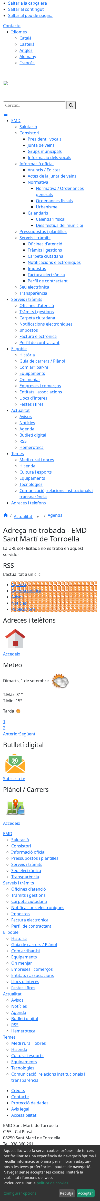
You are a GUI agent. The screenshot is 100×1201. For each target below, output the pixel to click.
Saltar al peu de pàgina (30, 15)
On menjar (21, 963)
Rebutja (66, 1193)
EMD (7, 833)
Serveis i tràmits (26, 864)
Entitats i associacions (32, 975)
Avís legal (20, 1109)
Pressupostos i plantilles (34, 858)
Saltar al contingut (26, 9)
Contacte (12, 26)
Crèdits (18, 1090)
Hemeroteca (23, 1031)
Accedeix (11, 654)
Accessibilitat (23, 1115)
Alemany (27, 56)
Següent (27, 734)
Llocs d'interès (25, 981)
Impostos (20, 914)
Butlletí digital (24, 1018)
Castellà (27, 44)
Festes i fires (23, 988)
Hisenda (19, 1049)
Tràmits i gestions (28, 895)
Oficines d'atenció (28, 889)
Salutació (20, 840)
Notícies (19, 603)
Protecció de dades (29, 1103)
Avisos (17, 597)
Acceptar (85, 1193)
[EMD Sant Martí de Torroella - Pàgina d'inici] (35, 91)
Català (25, 38)
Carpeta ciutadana (29, 901)
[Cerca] (71, 105)
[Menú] (5, 114)
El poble (10, 932)
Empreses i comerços (32, 969)
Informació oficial (28, 852)
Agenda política (26, 591)
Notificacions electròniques (37, 907)
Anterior (11, 734)
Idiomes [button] (19, 32)
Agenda (55, 515)
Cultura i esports (27, 1055)
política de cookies (52, 1182)
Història (19, 938)
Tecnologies (22, 1068)
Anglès (26, 50)
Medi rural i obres (28, 1043)
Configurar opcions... (21, 1193)
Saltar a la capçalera (27, 3)
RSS (14, 1025)
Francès (27, 63)
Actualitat (23, 516)
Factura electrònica (29, 920)
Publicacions (23, 609)
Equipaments (24, 957)
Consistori (21, 846)
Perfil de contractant (31, 926)
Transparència (25, 877)
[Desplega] (37, 517)
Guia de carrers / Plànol (34, 944)
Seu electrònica (26, 870)
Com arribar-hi (25, 951)
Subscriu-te (14, 778)
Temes (9, 1037)
